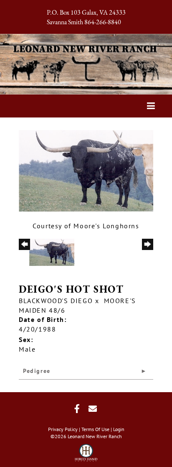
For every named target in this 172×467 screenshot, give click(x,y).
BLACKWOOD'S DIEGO (56, 300)
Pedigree (37, 371)
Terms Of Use (95, 429)
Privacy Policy (63, 429)
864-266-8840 (102, 22)
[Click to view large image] (86, 170)
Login (118, 429)
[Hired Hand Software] (86, 450)
